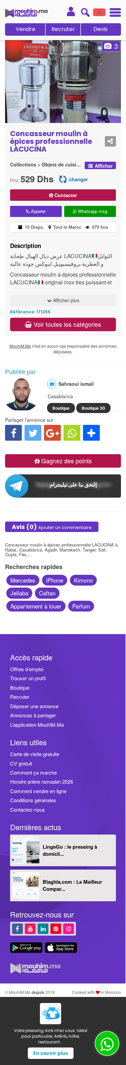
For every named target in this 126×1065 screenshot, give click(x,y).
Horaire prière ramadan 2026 (41, 781)
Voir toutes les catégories (66, 324)
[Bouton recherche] (85, 12)
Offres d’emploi (26, 668)
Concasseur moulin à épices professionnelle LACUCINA (51, 141)
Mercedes (22, 580)
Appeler (38, 211)
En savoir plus (63, 1053)
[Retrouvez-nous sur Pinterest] (55, 928)
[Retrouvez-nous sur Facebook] (17, 928)
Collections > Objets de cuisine (45, 164)
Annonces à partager (33, 715)
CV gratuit (21, 763)
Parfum (81, 606)
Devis (100, 29)
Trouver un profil (28, 678)
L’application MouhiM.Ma (37, 724)
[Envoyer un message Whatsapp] (107, 1043)
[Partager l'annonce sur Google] (52, 433)
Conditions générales (33, 800)
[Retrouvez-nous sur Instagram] (68, 928)
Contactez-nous (27, 809)
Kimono (83, 580)
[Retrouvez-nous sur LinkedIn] (43, 928)
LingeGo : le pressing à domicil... (70, 850)
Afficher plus (65, 300)
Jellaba (19, 593)
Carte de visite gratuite (34, 753)
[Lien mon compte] (71, 11)
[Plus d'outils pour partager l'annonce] (91, 433)
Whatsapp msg (92, 211)
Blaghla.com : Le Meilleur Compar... (72, 885)
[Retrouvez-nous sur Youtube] (30, 928)
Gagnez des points (66, 460)
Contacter (65, 195)
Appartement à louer (35, 606)
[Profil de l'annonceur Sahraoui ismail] (21, 407)
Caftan (47, 593)
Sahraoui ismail (76, 383)
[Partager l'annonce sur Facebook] (13, 433)
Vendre (25, 29)
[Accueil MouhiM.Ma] (26, 12)
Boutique (61, 408)
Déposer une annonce (34, 706)
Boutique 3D (93, 408)
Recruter (63, 29)
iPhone (54, 580)
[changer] (63, 179)
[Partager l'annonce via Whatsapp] (72, 433)
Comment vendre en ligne (38, 790)
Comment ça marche (33, 772)
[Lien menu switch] (113, 13)
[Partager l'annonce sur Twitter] (33, 433)
